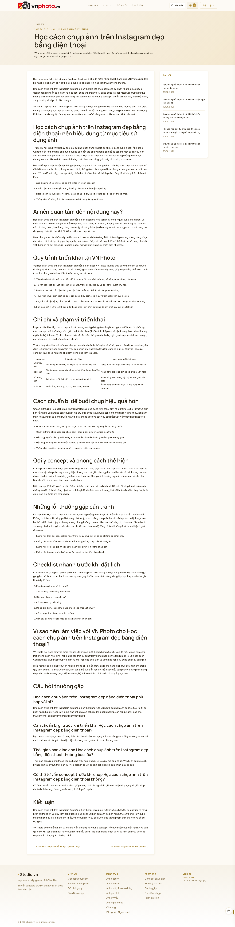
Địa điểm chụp (76, 893)
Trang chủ (39, 24)
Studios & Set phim (78, 883)
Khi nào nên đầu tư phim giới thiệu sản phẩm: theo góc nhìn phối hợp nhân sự (181, 130)
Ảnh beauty (112, 878)
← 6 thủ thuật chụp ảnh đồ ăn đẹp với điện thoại (56, 846)
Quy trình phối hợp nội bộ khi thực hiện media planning (181, 145)
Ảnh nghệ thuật (114, 902)
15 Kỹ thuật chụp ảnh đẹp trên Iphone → (129, 846)
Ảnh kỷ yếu (112, 897)
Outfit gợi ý (151, 888)
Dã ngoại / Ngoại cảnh (118, 912)
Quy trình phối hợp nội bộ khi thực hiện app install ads (184, 101)
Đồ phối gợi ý (75, 888)
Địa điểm (137, 5)
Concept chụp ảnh (78, 878)
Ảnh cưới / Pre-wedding (119, 888)
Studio (107, 5)
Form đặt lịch (152, 897)
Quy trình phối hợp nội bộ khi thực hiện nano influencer (181, 86)
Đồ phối (122, 5)
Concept (92, 5)
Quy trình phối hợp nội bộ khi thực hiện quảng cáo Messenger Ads (181, 116)
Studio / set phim (154, 883)
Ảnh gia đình (112, 893)
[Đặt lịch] (228, 910)
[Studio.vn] (39, 5)
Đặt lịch (208, 5)
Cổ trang (111, 907)
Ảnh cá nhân (113, 883)
